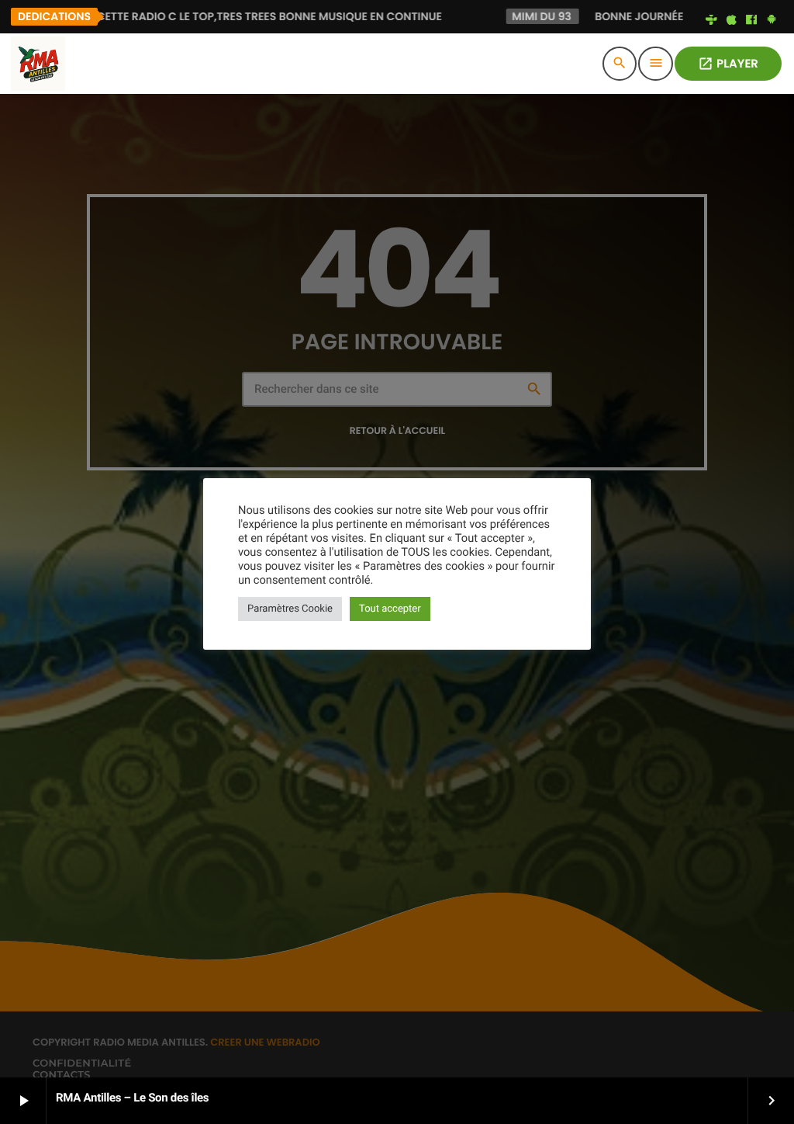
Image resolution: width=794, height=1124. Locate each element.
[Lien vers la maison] (38, 63)
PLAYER (728, 64)
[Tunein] (712, 20)
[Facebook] (751, 20)
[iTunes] (731, 20)
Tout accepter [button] (390, 609)
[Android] (771, 20)
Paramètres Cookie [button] (290, 609)
